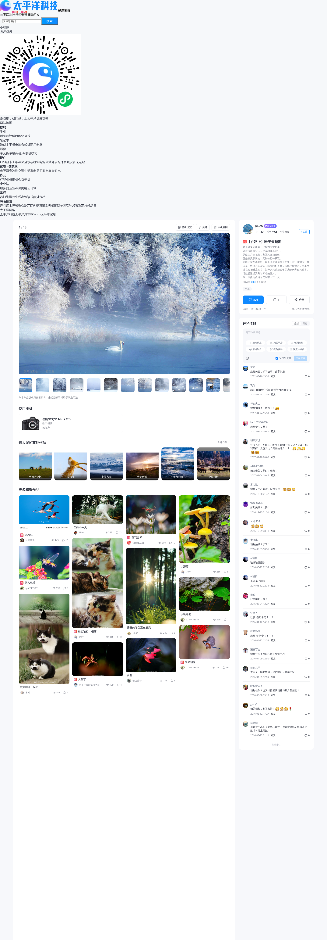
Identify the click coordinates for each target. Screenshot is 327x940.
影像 (3, 149)
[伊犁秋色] (213, 463)
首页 (3, 15)
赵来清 (254, 722)
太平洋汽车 (22, 214)
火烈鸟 (29, 535)
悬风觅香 (30, 582)
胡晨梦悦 (255, 440)
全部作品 (222, 442)
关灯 (204, 227)
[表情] (247, 358)
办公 (3, 175)
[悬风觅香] (44, 562)
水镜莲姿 (186, 614)
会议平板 (24, 179)
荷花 (129, 675)
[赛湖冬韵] (177, 463)
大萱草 (82, 679)
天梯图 (52, 205)
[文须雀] (70, 463)
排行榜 (16, 15)
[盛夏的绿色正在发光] (151, 586)
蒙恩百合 (255, 649)
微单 (9, 153)
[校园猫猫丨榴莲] (97, 583)
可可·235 (255, 521)
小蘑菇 (184, 566)
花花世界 (137, 537)
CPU (3, 162)
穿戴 (48, 162)
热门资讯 (6, 197)
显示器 (28, 162)
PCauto (35, 214)
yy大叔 (254, 704)
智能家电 (54, 171)
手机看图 (223, 227)
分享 (301, 300)
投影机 (13, 179)
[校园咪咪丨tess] (44, 639)
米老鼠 (254, 484)
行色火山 (255, 403)
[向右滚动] (226, 385)
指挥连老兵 (256, 503)
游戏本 (4, 144)
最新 (296, 323)
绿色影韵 (255, 631)
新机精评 (6, 136)
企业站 (4, 184)
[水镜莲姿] (204, 594)
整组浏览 (187, 227)
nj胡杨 (253, 558)
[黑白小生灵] (97, 509)
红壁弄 (254, 613)
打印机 (4, 179)
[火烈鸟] (44, 513)
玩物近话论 (64, 205)
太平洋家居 (48, 214)
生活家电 (30, 171)
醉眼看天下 (256, 686)
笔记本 (4, 140)
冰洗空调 (18, 171)
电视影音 (6, 171)
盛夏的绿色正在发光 (139, 627)
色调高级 (298, 342)
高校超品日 (88, 205)
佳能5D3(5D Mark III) (56, 419)
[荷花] (151, 655)
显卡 (9, 162)
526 (255, 300)
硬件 (3, 158)
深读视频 (30, 197)
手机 (3, 131)
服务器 (4, 188)
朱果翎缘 (190, 662)
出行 (3, 192)
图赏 (45, 205)
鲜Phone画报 (21, 136)
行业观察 (18, 197)
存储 (21, 162)
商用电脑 (36, 144)
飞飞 (252, 385)
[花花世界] (151, 514)
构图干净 (278, 342)
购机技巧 (31, 153)
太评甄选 (15, 205)
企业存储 (15, 188)
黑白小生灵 (80, 527)
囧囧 (253, 282)
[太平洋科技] (29, 10)
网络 (24, 188)
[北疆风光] (106, 463)
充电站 (80, 162)
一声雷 (254, 766)
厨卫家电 (42, 171)
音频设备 (70, 162)
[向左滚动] (23, 385)
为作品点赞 (285, 358)
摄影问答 (33, 15)
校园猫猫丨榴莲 (87, 631)
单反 (3, 153)
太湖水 (254, 540)
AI (73, 205)
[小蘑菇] (204, 529)
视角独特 (278, 349)
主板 (15, 162)
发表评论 (300, 358)
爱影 (252, 367)
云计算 (31, 188)
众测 (24, 205)
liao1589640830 (259, 422)
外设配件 (57, 162)
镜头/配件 (18, 153)
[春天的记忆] (35, 463)
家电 (3, 166)
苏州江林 (255, 784)
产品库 (4, 205)
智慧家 (13, 166)
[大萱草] (97, 659)
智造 (78, 205)
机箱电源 (39, 162)
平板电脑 (15, 144)
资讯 (24, 15)
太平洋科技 (7, 214)
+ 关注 (304, 231)
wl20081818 (256, 466)
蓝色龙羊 (255, 667)
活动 (9, 15)
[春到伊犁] (142, 463)
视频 (39, 205)
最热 (305, 323)
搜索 (50, 21)
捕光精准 (257, 342)
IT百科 (31, 205)
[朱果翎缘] (204, 642)
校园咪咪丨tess (29, 687)
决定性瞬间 (298, 349)
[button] (40, 303)
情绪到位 (257, 349)
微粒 (252, 594)
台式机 (25, 144)
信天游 (259, 226)
